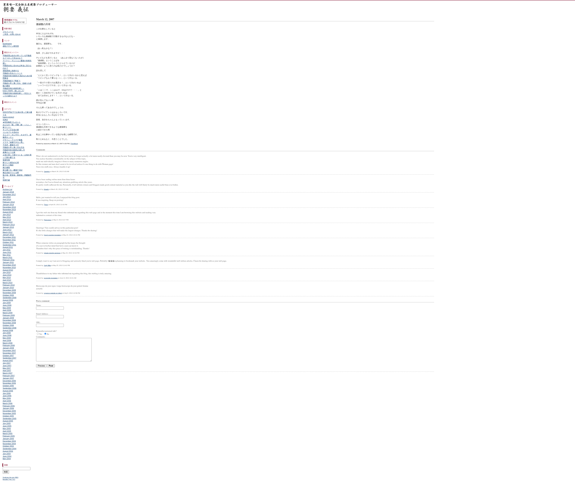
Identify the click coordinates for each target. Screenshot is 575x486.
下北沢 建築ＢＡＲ (11, 145)
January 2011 (8, 262)
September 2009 (9, 298)
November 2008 (9, 323)
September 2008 (9, 328)
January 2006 (8, 408)
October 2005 (8, 416)
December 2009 (9, 290)
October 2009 (8, 295)
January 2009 (8, 318)
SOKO (5, 120)
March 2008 (7, 343)
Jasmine (47, 171)
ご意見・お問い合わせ (12, 34)
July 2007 (7, 363)
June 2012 (7, 230)
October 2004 (8, 446)
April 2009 (7, 310)
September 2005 (9, 419)
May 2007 (7, 368)
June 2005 (7, 426)
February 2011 (9, 260)
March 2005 (7, 434)
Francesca (47, 220)
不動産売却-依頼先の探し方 (14, 150)
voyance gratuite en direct (53, 293)
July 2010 (7, 272)
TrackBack (74, 143)
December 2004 (9, 441)
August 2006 (8, 391)
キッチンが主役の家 (11, 130)
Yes (40, 334)
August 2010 (8, 270)
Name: (38, 305)
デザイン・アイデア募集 (12, 140)
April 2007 (7, 371)
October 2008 (8, 325)
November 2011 (9, 240)
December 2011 (9, 237)
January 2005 (8, 439)
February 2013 (9, 225)
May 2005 (7, 429)
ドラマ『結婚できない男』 (13, 142)
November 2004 (9, 444)
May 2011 (7, 255)
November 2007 (9, 353)
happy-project (8, 117)
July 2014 (7, 197)
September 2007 (9, 358)
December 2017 (9, 195)
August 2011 (8, 247)
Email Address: (42, 313)
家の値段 (6, 167)
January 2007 (8, 378)
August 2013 (8, 212)
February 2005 (9, 436)
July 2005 (7, 423)
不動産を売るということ (12, 73)
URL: (38, 322)
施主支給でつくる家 (11, 173)
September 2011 (9, 245)
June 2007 (7, 366)
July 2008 (7, 333)
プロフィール (8, 32)
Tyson (46, 204)
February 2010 (9, 285)
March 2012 (7, 232)
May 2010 (7, 278)
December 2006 (9, 381)
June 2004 (7, 456)
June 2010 (7, 275)
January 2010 (8, 288)
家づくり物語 (8, 165)
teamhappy (7, 44)
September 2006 (9, 388)
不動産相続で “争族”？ (12, 81)
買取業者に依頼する (11, 71)
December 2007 (9, 351)
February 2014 (9, 202)
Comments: (40, 336)
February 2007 (9, 376)
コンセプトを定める (11, 132)
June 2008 (7, 335)
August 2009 (8, 300)
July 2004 (7, 454)
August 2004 (8, 451)
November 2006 (9, 383)
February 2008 (9, 345)
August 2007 (8, 361)
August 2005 (8, 421)
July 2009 (7, 303)
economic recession (51, 278)
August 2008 (8, 330)
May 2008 (7, 338)
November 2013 (9, 210)
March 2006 (7, 403)
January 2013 (8, 227)
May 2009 (7, 308)
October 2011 (8, 242)
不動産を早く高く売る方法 (13, 147)
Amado (46, 189)
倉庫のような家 (9, 152)
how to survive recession (52, 235)
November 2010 (9, 268)
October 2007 (8, 356)
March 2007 (7, 373)
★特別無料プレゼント (12, 122)
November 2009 (9, 293)
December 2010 (9, 265)
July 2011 (6, 250)
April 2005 (7, 431)
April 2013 (7, 220)
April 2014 (7, 200)
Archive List (7, 189)
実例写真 (6, 160)
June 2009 (7, 305)
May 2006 (7, 398)
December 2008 (9, 320)
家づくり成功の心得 (11, 163)
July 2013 (7, 215)
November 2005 (9, 413)
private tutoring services (52, 253)
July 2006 (7, 393)
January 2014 (8, 205)
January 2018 (8, 192)
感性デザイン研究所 (11, 46)
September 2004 (9, 449)
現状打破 (6, 180)
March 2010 (7, 283)
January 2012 (8, 235)
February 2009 (9, 315)
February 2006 (9, 406)
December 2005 (9, 411)
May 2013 (7, 217)
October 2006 (8, 386)
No (48, 334)
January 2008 (8, 348)
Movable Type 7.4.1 (9, 479)
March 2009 (7, 313)
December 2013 (9, 207)
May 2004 (7, 459)
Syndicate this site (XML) (10, 477)
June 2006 (7, 396)
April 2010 (7, 280)
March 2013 (7, 222)
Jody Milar (47, 265)
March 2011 (7, 257)
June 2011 (7, 252)
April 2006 (7, 401)
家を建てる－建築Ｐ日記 (12, 170)
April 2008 (7, 340)
